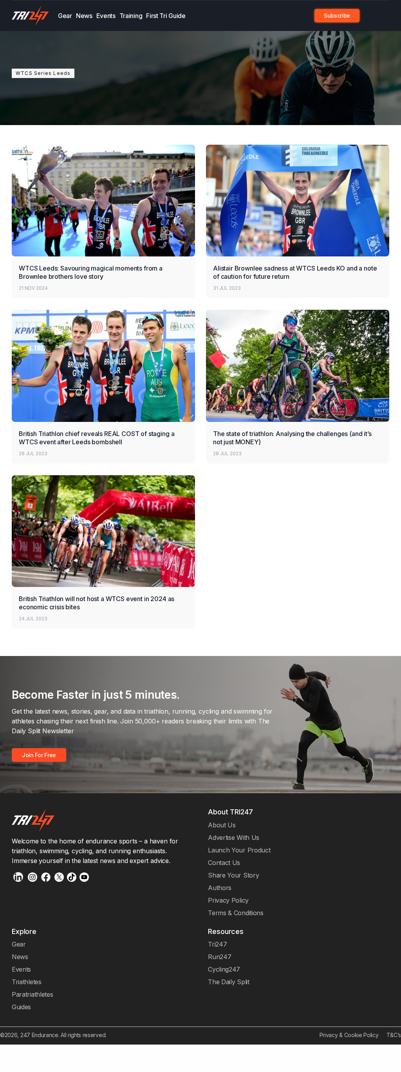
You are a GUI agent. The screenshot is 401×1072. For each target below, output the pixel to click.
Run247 (219, 957)
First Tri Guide (165, 16)
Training (131, 16)
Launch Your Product (239, 850)
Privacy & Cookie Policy (349, 1035)
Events (106, 16)
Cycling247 (224, 969)
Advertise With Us (233, 837)
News (84, 16)
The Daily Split (228, 982)
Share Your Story (233, 875)
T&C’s (394, 1035)
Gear (65, 16)
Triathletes (27, 982)
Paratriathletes (32, 994)
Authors (219, 888)
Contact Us (224, 863)
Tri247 (217, 944)
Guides (21, 1007)
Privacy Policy (228, 900)
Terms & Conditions (235, 913)
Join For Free (370, 16)
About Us (222, 825)
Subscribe (337, 15)
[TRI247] (30, 16)
